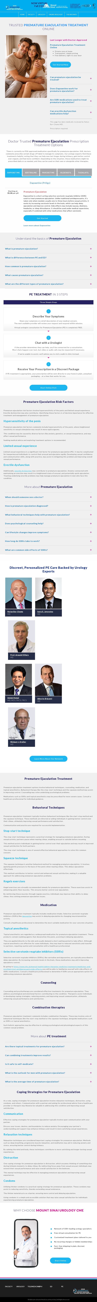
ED (51, 1286)
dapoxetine (27, 916)
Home (22, 14)
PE (62, 1286)
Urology (41, 14)
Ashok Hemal (13, 698)
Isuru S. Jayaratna (45, 612)
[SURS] (81, 6)
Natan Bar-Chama (15, 612)
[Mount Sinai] (55, 6)
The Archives (71, 14)
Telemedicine (34, 1286)
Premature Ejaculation (35, 192)
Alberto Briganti (44, 699)
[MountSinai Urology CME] (14, 7)
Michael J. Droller (18, 742)
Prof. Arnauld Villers (19, 655)
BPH (40, 1286)
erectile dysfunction (23, 471)
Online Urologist (56, 14)
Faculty (31, 14)
